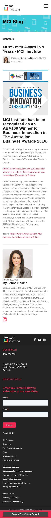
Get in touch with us (12, 379)
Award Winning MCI (33, 233)
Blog (5, 452)
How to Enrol (8, 493)
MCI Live (35, 237)
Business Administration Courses (18, 471)
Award (20, 233)
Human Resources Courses (15, 475)
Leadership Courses (12, 479)
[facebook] (35, 339)
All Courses (8, 440)
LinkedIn (24, 61)
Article (13, 233)
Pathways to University (13, 501)
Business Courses (11, 467)
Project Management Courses (16, 483)
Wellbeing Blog (9, 456)
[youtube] (39, 339)
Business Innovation (12, 237)
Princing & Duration (12, 497)
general (26, 237)
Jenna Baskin (27, 58)
